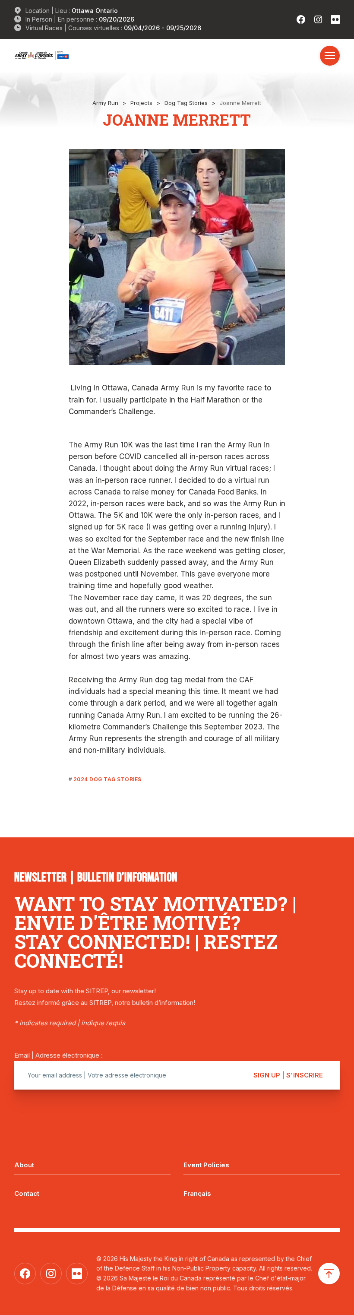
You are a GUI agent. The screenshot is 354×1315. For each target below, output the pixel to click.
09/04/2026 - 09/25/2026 (162, 28)
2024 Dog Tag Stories (107, 779)
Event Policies (206, 1165)
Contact (26, 1193)
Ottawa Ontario (95, 10)
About (24, 1165)
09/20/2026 (116, 19)
